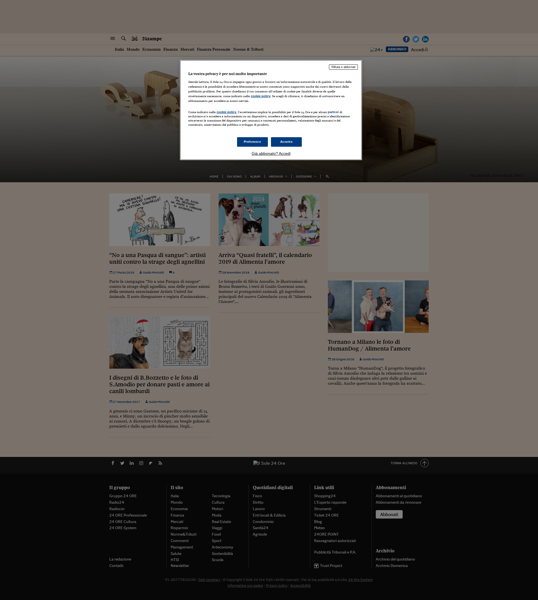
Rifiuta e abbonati (343, 67)
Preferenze (252, 141)
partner (333, 112)
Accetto (286, 141)
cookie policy (260, 96)
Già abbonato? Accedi (271, 153)
